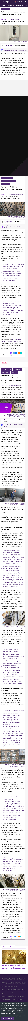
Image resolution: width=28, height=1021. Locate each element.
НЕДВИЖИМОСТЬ (6, 369)
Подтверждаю (7, 1018)
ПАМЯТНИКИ (17, 369)
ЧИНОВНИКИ (5, 372)
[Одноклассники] (19, 353)
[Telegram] (14, 353)
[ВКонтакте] (16, 353)
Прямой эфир (22, 2)
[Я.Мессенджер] (21, 353)
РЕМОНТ (14, 372)
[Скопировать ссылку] (11, 355)
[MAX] (11, 353)
